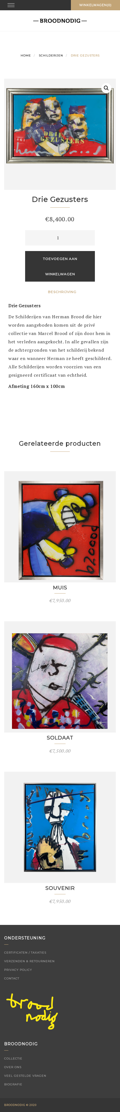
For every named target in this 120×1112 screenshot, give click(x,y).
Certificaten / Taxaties (25, 952)
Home (26, 55)
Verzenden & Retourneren (29, 961)
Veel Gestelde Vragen (25, 1076)
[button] (106, 88)
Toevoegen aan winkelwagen (60, 266)
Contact (11, 978)
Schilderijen (51, 55)
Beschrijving (62, 292)
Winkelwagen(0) (95, 5)
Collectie (13, 1058)
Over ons (12, 1067)
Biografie (13, 1084)
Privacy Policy (18, 970)
